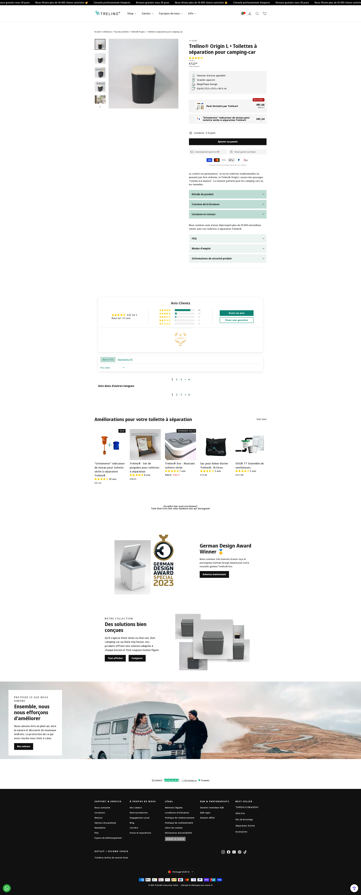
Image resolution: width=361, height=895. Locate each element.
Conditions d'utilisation (177, 812)
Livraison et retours (203, 214)
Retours (98, 817)
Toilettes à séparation (246, 807)
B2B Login (205, 812)
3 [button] (181, 379)
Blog (132, 822)
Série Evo (240, 813)
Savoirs (146, 13)
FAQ (194, 238)
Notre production (139, 812)
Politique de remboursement (179, 817)
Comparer (137, 658)
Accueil (97, 31)
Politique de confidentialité (179, 822)
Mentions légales (173, 807)
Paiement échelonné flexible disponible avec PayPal (227, 165)
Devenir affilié (207, 817)
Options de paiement (105, 822)
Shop (130, 13)
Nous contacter (102, 807)
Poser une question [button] (236, 320)
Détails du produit (202, 194)
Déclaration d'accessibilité (178, 832)
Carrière (134, 827)
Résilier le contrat (175, 838)
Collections (107, 31)
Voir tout (262, 419)
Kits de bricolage (244, 819)
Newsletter (100, 827)
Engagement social (139, 817)
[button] (196, 57)
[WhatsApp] (7, 888)
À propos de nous (169, 13)
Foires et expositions (140, 832)
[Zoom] (143, 73)
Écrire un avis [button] (237, 313)
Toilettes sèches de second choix (111, 857)
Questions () (125, 359)
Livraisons (99, 812)
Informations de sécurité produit (212, 258)
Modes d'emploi (201, 248)
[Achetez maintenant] (133, 567)
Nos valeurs (23, 746)
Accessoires (241, 831)
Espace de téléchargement (108, 837)
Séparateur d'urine (245, 825)
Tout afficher (115, 658)
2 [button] (176, 379)
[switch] (228, 106)
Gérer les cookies (174, 827)
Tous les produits (121, 31)
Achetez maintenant (214, 574)
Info (191, 13)
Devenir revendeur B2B (212, 807)
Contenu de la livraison (205, 204)
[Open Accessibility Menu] (354, 888)
